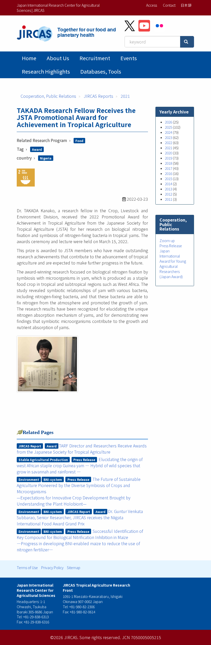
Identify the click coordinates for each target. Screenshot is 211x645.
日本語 (186, 5)
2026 (168, 122)
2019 (168, 158)
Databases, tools (100, 71)
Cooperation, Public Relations (48, 96)
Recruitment (95, 58)
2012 (168, 194)
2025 (168, 127)
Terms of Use (27, 567)
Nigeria (45, 158)
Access (151, 5)
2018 (168, 163)
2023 (168, 137)
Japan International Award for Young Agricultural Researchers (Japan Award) (173, 263)
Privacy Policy (52, 567)
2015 (168, 178)
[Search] (187, 42)
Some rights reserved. (100, 637)
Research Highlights (46, 71)
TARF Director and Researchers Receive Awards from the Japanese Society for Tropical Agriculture (82, 449)
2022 (168, 142)
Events (128, 58)
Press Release (171, 245)
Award (37, 149)
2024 (168, 132)
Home (29, 58)
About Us (58, 58)
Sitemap (73, 567)
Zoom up (167, 240)
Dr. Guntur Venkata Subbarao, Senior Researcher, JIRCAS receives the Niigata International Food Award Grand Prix (80, 517)
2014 (168, 183)
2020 (168, 152)
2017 (168, 168)
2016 (168, 173)
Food (79, 140)
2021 (125, 96)
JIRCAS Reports (98, 96)
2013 (168, 188)
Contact (169, 5)
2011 (168, 199)
